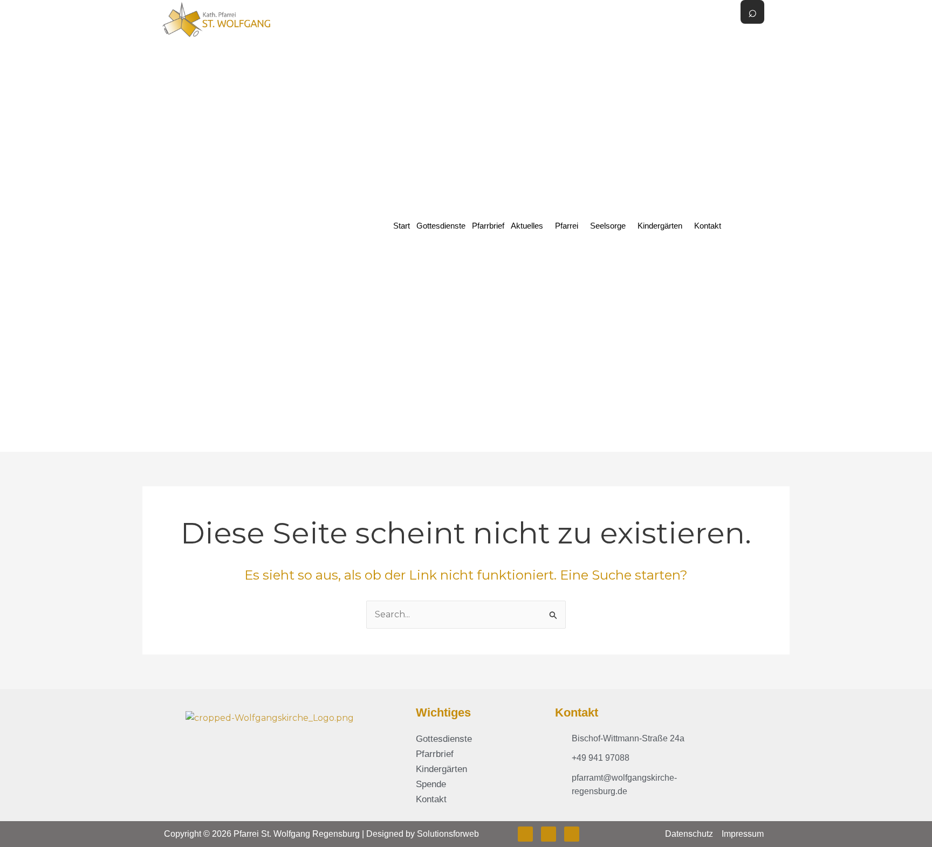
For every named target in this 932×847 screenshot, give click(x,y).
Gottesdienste (440, 225)
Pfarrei (566, 225)
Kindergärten (660, 225)
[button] (530, 226)
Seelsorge (608, 225)
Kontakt (707, 225)
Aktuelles (527, 225)
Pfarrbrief (488, 225)
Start (401, 225)
